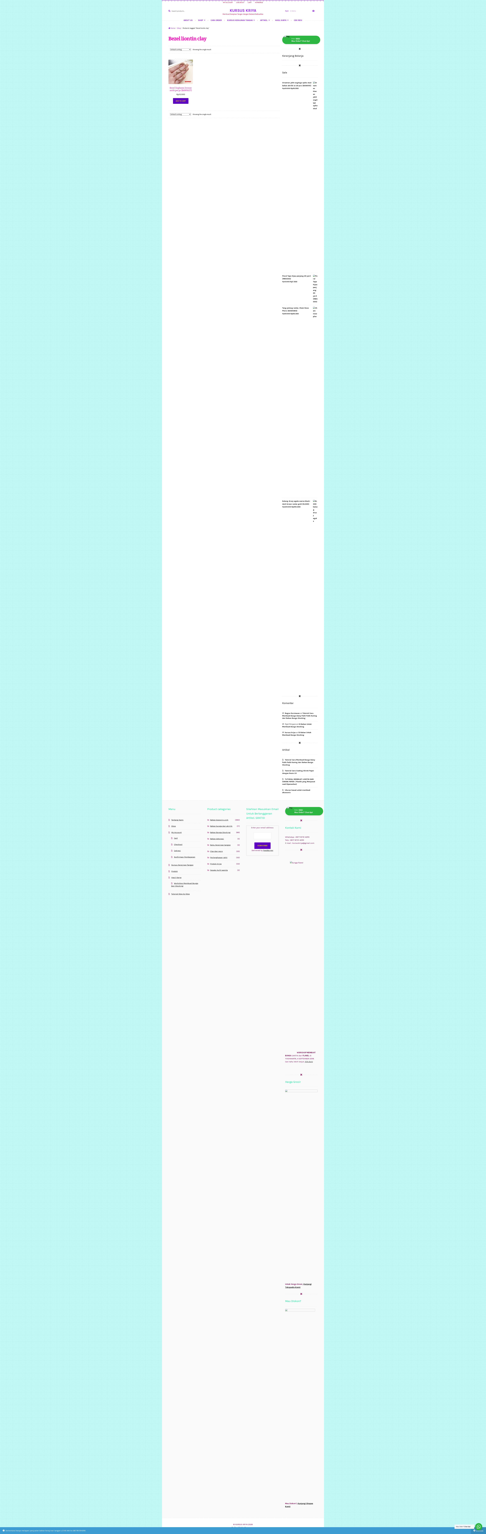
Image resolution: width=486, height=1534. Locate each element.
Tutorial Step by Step (180, 894)
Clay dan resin (216, 851)
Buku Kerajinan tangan (220, 845)
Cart (250, 2)
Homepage (259, 2)
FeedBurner (268, 850)
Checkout (240, 2)
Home (173, 28)
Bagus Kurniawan (292, 713)
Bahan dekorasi (217, 839)
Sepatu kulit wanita (219, 870)
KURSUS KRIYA (243, 10)
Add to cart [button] (181, 101)
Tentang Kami (177, 820)
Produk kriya (215, 864)
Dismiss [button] (479, 1530)
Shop (200, 20)
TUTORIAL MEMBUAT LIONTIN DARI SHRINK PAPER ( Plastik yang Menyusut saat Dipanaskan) (298, 781)
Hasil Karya (280, 20)
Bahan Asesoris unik (219, 820)
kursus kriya (290, 732)
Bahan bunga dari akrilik (221, 826)
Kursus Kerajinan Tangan (240, 20)
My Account (228, 2)
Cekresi (177, 851)
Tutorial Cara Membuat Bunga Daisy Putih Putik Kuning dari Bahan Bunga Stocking (299, 715)
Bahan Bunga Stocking (220, 832)
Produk (174, 871)
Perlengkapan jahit (218, 857)
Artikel (264, 20)
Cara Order (216, 20)
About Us (188, 20)
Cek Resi (298, 20)
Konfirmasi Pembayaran (184, 857)
